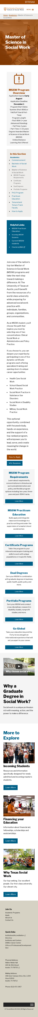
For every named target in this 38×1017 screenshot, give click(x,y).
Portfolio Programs (20, 189)
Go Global (19, 628)
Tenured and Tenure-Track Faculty (17, 205)
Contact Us (9, 920)
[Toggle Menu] (32, 1004)
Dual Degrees (18, 186)
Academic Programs (12, 913)
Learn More (19, 501)
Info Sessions (15, 463)
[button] (19, 667)
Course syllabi (17, 247)
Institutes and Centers (13, 940)
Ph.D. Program (17, 193)
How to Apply (17, 211)
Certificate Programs (19, 545)
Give (6, 948)
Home (5, 15)
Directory (8, 938)
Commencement (18, 160)
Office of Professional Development (18, 945)
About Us (8, 918)
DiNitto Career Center (13, 943)
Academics (13, 15)
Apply (7, 915)
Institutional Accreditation (14, 935)
